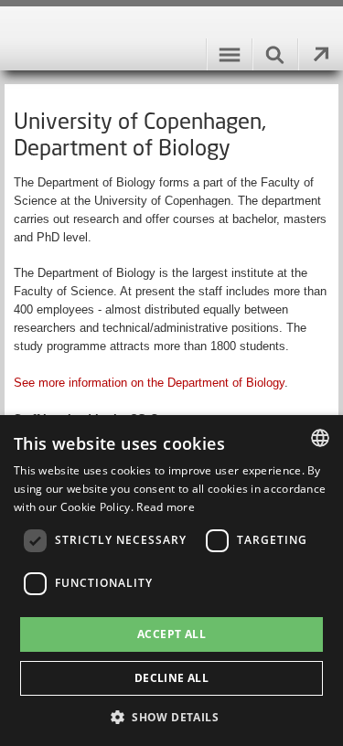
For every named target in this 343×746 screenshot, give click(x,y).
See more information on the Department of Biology (149, 382)
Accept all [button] (171, 634)
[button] (171, 716)
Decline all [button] (171, 678)
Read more (165, 507)
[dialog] (171, 580)
